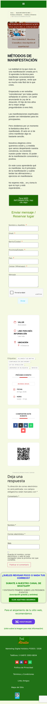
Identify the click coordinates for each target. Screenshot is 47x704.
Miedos (35, 368)
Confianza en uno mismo (19, 361)
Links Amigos (23, 681)
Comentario (13, 496)
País (11, 258)
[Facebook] (21, 662)
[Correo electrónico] (23, 430)
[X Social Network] (20, 425)
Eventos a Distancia (16, 14)
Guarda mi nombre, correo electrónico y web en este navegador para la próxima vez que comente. (23, 557)
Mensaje (12, 274)
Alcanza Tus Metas (26, 358)
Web (9, 543)
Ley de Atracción (16, 365)
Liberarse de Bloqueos (18, 368)
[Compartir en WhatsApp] (31, 425)
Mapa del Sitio (17, 687)
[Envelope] (17, 662)
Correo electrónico (16, 534)
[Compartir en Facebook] (15, 425)
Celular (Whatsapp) (17, 266)
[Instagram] (25, 662)
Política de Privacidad (23, 667)
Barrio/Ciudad (15, 241)
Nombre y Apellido (17, 225)
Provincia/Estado (16, 250)
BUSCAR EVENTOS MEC (23, 13)
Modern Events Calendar (27, 472)
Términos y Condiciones (23, 674)
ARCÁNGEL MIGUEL (23, 384)
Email (11, 233)
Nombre (12, 525)
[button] (23, 3)
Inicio (12, 13)
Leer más (21, 336)
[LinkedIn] (26, 425)
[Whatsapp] (30, 662)
